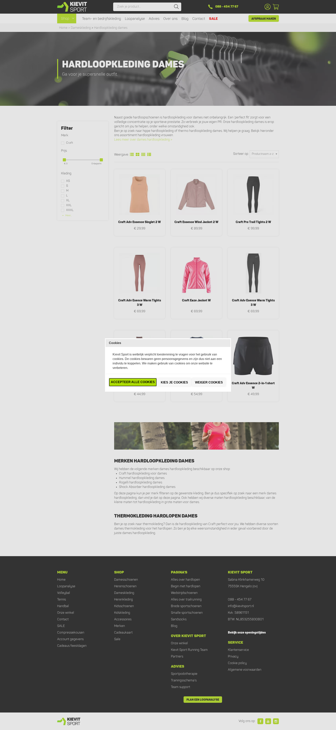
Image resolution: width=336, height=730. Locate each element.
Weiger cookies (209, 382)
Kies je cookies (174, 382)
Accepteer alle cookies (133, 382)
